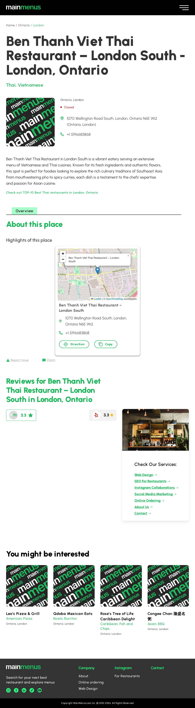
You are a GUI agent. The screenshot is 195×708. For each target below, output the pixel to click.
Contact (140, 513)
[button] (97, 271)
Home (10, 25)
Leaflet (97, 299)
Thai (11, 85)
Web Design (143, 475)
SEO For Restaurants (150, 481)
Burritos (70, 618)
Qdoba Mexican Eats (73, 613)
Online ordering (91, 682)
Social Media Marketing (153, 494)
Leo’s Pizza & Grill (22, 613)
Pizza (27, 618)
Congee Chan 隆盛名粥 (166, 616)
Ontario (24, 25)
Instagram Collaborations (154, 488)
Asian (152, 624)
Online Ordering (147, 500)
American (14, 618)
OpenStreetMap (114, 299)
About (83, 676)
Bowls (58, 618)
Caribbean (109, 624)
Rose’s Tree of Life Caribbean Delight (117, 616)
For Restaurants (127, 676)
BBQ (161, 624)
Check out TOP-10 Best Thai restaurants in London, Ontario (52, 192)
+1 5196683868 (79, 134)
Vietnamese (30, 85)
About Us (141, 507)
